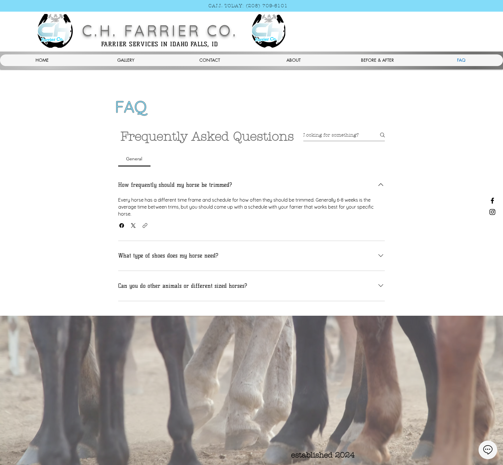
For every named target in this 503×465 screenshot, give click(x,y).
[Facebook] (492, 201)
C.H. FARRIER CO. (160, 30)
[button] (121, 225)
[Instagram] (492, 212)
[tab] (134, 158)
